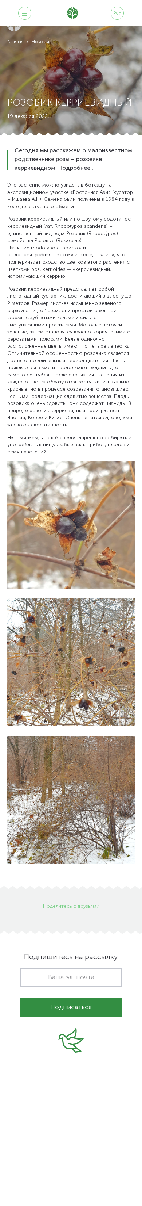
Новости (40, 42)
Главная (15, 42)
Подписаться (71, 1007)
